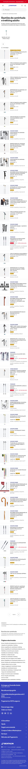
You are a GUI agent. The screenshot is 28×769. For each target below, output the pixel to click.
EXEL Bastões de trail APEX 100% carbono (17, 354)
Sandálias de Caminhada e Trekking (9, 652)
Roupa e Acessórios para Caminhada (10, 673)
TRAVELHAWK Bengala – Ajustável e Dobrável (18, 226)
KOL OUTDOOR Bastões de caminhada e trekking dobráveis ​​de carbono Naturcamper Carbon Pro (18, 201)
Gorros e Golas (4, 677)
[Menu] (2, 5)
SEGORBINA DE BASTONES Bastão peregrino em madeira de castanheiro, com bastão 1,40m (18, 300)
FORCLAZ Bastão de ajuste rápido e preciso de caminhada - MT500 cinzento (18, 104)
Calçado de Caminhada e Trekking (9, 645)
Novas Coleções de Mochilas (8, 675)
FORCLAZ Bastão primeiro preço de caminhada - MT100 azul (18, 52)
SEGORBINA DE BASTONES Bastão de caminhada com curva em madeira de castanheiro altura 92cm (18, 500)
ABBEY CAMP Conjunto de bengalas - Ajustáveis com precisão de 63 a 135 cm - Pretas (18, 327)
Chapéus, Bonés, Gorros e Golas (8, 664)
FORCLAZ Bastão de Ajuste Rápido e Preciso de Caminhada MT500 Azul (18, 254)
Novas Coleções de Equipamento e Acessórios (12, 643)
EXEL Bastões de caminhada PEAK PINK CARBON (18, 543)
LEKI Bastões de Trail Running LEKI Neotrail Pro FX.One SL (18, 187)
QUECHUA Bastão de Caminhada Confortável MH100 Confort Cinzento (18, 118)
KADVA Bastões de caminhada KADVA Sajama (17, 133)
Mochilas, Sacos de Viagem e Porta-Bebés (11, 658)
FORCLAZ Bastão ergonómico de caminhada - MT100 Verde (18, 212)
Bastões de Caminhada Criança (6, 38)
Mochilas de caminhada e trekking (9, 656)
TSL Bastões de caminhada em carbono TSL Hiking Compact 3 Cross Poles (17, 444)
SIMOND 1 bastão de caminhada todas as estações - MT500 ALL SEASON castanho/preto (17, 587)
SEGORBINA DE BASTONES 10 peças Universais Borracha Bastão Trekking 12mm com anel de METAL (18, 285)
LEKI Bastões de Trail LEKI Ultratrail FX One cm (18, 470)
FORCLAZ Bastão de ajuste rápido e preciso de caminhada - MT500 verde (18, 64)
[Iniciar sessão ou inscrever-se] (22, 5)
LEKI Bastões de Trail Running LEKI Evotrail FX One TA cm (18, 416)
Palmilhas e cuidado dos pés (8, 654)
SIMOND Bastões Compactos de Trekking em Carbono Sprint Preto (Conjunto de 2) (18, 340)
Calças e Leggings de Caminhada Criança (11, 666)
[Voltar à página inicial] (12, 5)
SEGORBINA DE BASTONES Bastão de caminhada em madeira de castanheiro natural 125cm (18, 514)
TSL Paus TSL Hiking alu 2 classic (17, 430)
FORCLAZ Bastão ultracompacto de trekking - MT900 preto (18, 78)
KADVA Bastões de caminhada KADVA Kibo (17, 160)
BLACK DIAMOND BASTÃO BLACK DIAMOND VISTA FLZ (18, 312)
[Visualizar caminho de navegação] (1, 13)
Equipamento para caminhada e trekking (10, 679)
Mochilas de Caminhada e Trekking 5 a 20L (11, 670)
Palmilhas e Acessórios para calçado (9, 650)
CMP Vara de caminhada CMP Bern (18, 573)
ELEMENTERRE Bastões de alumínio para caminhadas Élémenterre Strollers (18, 403)
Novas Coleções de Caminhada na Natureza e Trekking (14, 662)
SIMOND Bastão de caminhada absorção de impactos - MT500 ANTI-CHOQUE (17, 269)
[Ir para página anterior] (9, 614)
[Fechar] (26, 2)
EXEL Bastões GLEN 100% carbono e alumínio (18, 386)
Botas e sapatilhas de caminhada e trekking (11, 647)
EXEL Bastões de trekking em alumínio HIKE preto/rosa (17, 528)
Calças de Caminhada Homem (8, 671)
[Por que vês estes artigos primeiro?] (2, 47)
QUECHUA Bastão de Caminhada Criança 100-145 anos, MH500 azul (18, 599)
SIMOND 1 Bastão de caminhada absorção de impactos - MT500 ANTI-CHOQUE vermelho (17, 145)
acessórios (3, 634)
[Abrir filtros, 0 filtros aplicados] (3, 44)
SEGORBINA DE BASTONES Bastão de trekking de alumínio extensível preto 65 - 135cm (18, 485)
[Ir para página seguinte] (18, 614)
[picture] (4, 54)
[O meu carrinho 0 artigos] (25, 5)
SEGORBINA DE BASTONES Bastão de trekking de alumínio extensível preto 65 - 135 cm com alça (18, 173)
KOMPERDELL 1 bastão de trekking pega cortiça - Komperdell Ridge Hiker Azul (18, 372)
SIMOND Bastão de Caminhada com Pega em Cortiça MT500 (18, 90)
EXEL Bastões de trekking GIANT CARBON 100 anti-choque (17, 239)
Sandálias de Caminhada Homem (9, 668)
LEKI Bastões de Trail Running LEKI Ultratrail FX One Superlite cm (18, 456)
